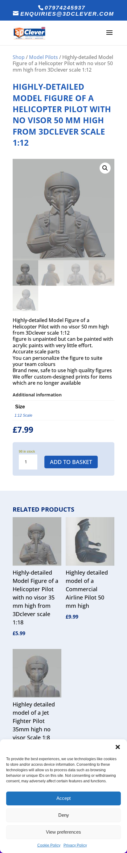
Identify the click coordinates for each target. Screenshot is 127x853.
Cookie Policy (48, 845)
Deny (63, 815)
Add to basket (71, 462)
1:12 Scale (23, 415)
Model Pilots (43, 57)
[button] (118, 747)
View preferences (63, 832)
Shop (19, 57)
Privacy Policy (75, 845)
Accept (63, 798)
